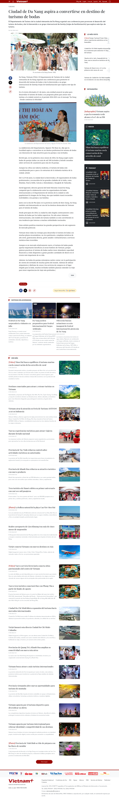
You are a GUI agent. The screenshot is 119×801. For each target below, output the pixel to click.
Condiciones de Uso (61, 780)
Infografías (92, 89)
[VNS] (56, 774)
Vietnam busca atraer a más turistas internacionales (31, 666)
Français (90, 1)
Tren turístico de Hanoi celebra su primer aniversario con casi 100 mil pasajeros (32, 489)
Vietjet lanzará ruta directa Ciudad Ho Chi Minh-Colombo (30, 628)
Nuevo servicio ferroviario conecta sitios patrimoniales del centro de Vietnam (29, 567)
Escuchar (92, 184)
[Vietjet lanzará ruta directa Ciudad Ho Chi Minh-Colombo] (69, 633)
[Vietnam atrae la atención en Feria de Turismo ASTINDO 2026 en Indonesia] (69, 414)
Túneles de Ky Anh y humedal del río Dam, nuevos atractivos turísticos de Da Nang (96, 60)
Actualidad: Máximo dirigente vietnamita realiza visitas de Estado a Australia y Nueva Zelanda (92, 195)
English (84, 1)
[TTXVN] (13, 774)
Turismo (12, 7)
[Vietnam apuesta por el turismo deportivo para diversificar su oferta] (69, 710)
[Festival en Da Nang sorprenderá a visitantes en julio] (20, 310)
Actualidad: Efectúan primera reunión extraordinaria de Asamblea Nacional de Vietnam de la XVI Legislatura (92, 214)
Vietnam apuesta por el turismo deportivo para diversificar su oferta (29, 706)
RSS (70, 780)
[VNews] (21, 774)
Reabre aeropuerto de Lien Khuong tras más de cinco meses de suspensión (31, 528)
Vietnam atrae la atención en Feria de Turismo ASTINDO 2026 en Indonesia (33, 410)
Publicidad (107, 780)
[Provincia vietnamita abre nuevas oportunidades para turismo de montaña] (69, 691)
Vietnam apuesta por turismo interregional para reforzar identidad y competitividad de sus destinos (31, 725)
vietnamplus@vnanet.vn (53, 791)
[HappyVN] (104, 774)
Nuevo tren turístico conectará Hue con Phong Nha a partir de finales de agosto (31, 587)
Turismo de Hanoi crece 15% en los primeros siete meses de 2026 (95, 69)
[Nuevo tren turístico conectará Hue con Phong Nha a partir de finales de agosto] (69, 591)
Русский (104, 1)
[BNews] (37, 774)
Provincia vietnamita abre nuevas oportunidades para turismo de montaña (32, 687)
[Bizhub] (44, 774)
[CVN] (69, 774)
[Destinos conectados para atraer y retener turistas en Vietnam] (69, 392)
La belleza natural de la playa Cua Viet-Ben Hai (35, 507)
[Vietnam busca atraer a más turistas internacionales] (69, 672)
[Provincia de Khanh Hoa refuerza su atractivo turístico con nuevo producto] (69, 475)
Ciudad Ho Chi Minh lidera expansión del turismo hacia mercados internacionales (32, 609)
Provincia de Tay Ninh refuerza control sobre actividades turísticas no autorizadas (28, 451)
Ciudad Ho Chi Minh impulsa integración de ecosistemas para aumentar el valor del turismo (97, 50)
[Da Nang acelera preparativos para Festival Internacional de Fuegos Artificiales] (44, 310)
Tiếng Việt (78, 1)
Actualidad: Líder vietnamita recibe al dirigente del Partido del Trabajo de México (92, 176)
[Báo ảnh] (93, 774)
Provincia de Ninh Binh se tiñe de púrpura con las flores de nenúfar (32, 744)
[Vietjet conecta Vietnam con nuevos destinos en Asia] (69, 552)
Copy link (10, 91)
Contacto (44, 782)
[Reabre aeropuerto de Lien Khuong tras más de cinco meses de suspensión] (69, 532)
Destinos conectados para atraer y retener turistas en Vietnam (31, 388)
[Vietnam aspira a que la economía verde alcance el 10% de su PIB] (97, 100)
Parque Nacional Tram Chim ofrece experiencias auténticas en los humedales (96, 40)
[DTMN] (80, 774)
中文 (100, 1)
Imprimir (10, 87)
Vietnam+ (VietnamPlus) (22, 1)
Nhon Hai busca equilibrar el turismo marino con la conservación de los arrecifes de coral (31, 363)
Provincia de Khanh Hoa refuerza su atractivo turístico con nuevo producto (32, 470)
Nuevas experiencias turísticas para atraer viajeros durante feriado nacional (30, 432)
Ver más (14, 358)
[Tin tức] (29, 774)
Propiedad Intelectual (48, 780)
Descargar (44, 762)
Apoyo (75, 780)
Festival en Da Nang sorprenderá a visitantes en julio (20, 323)
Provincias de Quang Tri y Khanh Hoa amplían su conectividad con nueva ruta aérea (30, 648)
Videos (91, 127)
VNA (87, 780)
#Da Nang (23, 284)
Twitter (10, 82)
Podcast (92, 168)
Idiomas (81, 780)
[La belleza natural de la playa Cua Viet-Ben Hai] (69, 513)
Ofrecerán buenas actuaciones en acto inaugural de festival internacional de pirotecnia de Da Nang (67, 326)
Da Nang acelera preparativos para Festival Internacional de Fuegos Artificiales (43, 324)
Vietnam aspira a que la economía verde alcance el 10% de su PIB (96, 114)
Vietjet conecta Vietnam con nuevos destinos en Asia (31, 546)
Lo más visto (92, 34)
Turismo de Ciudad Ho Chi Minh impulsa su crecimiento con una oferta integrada (97, 79)
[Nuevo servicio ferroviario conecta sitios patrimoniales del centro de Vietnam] (69, 571)
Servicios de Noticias (96, 780)
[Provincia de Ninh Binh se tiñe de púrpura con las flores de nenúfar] (69, 749)
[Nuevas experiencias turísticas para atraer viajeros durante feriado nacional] (69, 436)
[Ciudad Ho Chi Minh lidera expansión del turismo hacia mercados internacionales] (69, 614)
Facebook (10, 78)
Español (95, 1)
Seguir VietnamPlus (60, 290)
